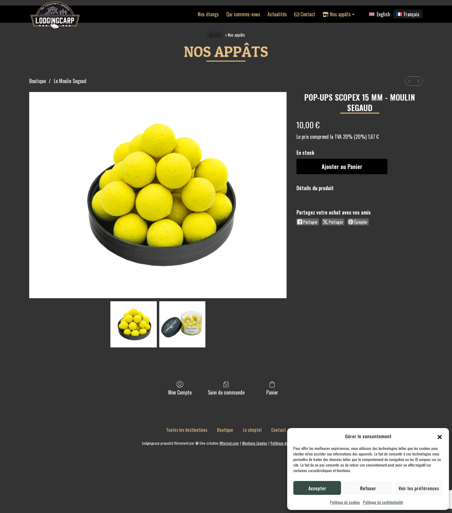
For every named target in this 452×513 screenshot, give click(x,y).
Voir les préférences (418, 488)
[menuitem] (409, 81)
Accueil (214, 35)
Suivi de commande (226, 392)
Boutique (37, 81)
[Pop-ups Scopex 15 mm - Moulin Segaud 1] (182, 324)
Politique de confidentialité (383, 502)
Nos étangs (208, 14)
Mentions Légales (254, 443)
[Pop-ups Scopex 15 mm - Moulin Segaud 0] (133, 324)
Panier (272, 392)
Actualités (277, 14)
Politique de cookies (345, 502)
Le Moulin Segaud (70, 81)
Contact (307, 14)
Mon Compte (180, 392)
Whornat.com (229, 443)
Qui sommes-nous (243, 14)
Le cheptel (252, 430)
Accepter (317, 488)
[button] (440, 436)
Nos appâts (340, 14)
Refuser (368, 488)
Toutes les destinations (186, 430)
